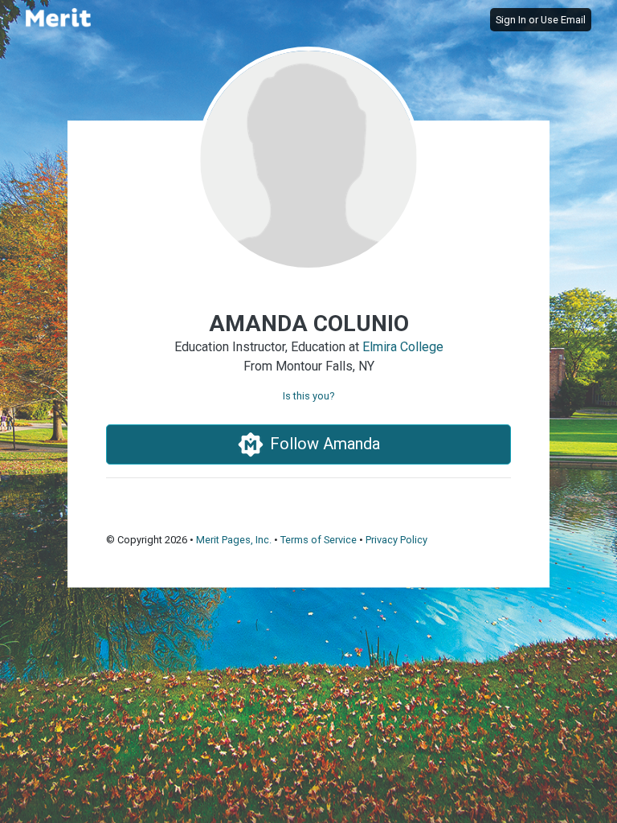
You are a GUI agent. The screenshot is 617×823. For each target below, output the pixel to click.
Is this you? (308, 396)
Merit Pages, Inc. (234, 540)
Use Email (563, 20)
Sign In (511, 20)
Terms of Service (318, 540)
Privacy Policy (396, 540)
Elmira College (402, 346)
